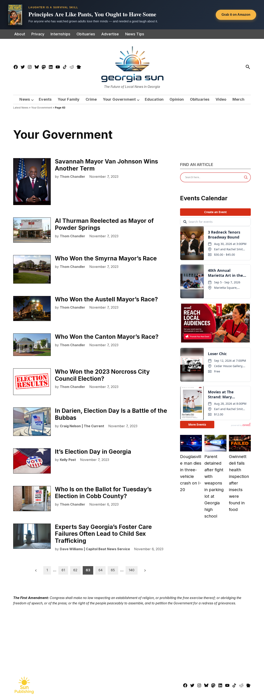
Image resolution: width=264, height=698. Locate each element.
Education (154, 99)
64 (100, 570)
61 (63, 570)
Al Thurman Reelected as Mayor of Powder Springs (104, 224)
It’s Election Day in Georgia (93, 451)
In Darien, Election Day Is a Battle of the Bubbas (111, 414)
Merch (238, 99)
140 (131, 570)
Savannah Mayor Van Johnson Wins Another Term (106, 165)
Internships (60, 34)
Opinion (177, 99)
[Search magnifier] (246, 177)
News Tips (134, 34)
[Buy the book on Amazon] (15, 14)
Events (45, 99)
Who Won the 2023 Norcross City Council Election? (102, 375)
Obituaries (86, 34)
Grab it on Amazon (236, 14)
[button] (132, 14)
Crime (91, 99)
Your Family (69, 99)
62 (75, 570)
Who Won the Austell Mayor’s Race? (106, 299)
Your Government (119, 99)
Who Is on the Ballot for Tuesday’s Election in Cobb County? (103, 493)
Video (221, 99)
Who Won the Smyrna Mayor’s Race (106, 258)
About (19, 34)
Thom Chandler (72, 176)
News (24, 99)
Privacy (37, 34)
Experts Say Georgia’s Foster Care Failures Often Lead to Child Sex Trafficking (103, 533)
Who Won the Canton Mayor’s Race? (107, 336)
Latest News (20, 107)
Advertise (110, 34)
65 (113, 570)
